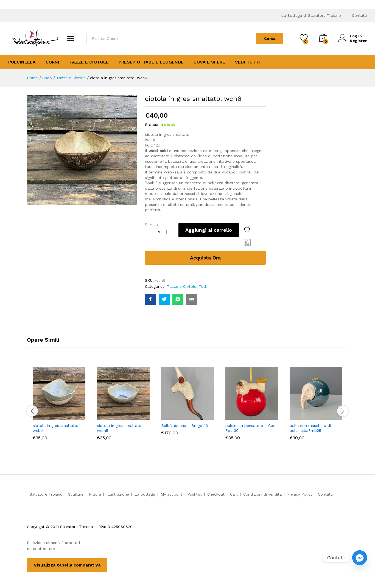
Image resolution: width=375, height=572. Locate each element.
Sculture (75, 494)
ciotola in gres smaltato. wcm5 (119, 428)
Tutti (203, 286)
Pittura (95, 494)
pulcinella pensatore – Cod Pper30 (250, 428)
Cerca (269, 38)
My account (171, 494)
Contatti (359, 15)
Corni (52, 62)
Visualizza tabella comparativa (67, 565)
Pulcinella (22, 62)
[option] (59, 411)
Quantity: (152, 224)
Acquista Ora (205, 258)
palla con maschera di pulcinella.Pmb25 (310, 428)
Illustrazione (118, 494)
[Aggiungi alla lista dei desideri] (247, 230)
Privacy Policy (299, 494)
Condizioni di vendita (262, 494)
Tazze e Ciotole (89, 62)
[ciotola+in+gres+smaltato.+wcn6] (164, 299)
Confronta (247, 242)
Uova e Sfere (209, 62)
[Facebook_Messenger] (359, 557)
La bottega (145, 494)
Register (358, 40)
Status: (151, 124)
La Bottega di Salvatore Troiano (311, 15)
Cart (234, 494)
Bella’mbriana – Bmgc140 (184, 425)
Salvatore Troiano (46, 494)
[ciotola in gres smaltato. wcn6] (150, 299)
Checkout (216, 494)
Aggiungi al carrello (208, 230)
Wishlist (195, 494)
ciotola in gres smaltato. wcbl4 (55, 428)
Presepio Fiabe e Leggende (151, 62)
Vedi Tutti (247, 62)
